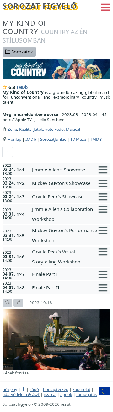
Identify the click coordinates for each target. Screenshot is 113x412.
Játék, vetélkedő (49, 129)
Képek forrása (16, 373)
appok (66, 394)
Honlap (14, 139)
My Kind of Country (45, 31)
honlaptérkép (55, 389)
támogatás (86, 394)
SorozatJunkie (53, 139)
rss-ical (50, 394)
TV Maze (78, 139)
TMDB (96, 139)
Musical (73, 129)
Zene (12, 129)
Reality (25, 129)
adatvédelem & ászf (21, 394)
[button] (105, 7)
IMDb (22, 87)
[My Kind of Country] (56, 68)
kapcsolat (81, 389)
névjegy (10, 389)
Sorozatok (21, 51)
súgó (34, 389)
